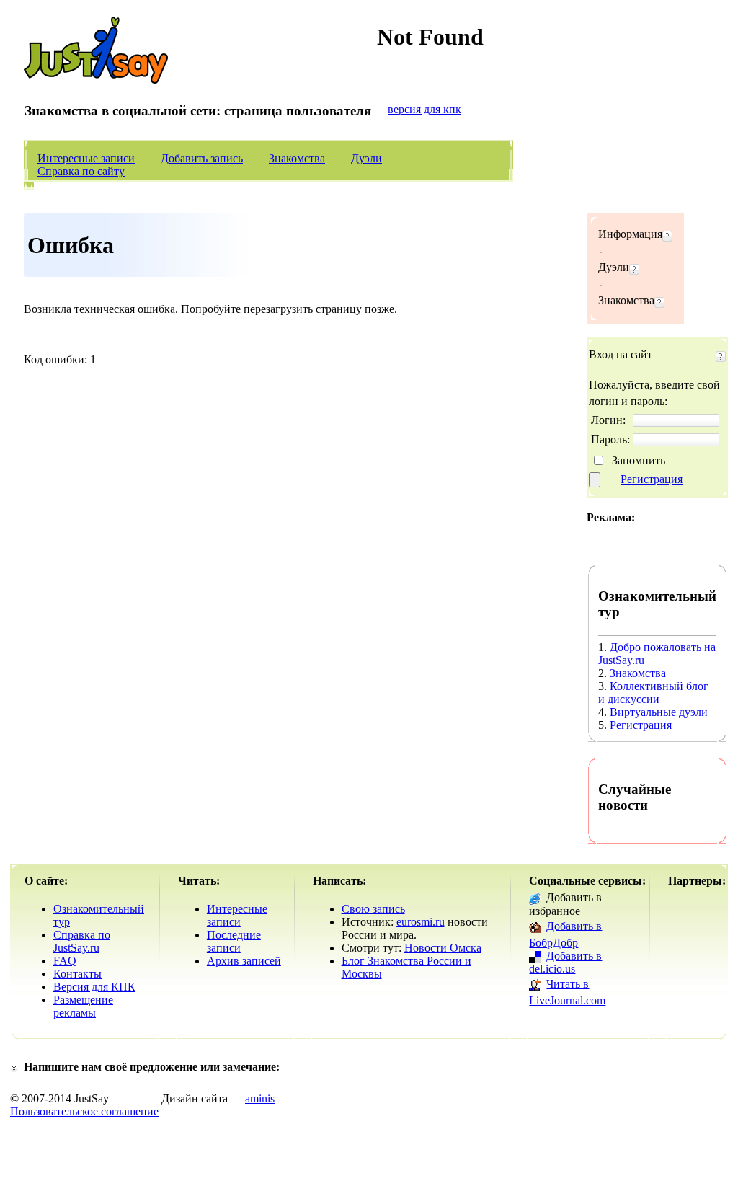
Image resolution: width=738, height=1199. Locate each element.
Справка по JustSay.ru (81, 941)
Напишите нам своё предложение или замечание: (152, 1067)
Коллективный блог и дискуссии (653, 692)
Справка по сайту (81, 171)
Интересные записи (86, 158)
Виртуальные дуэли (659, 712)
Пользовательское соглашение (84, 1111)
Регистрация (652, 479)
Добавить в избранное (565, 903)
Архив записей (244, 961)
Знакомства (297, 158)
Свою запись (373, 909)
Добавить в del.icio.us (565, 962)
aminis (260, 1098)
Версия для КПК (94, 987)
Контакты (77, 974)
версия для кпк (424, 109)
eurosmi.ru (420, 922)
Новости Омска (442, 948)
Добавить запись (202, 158)
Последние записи (234, 941)
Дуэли (366, 158)
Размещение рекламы (83, 1006)
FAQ (64, 961)
